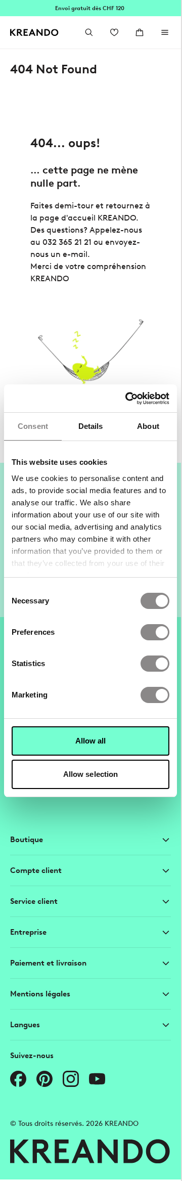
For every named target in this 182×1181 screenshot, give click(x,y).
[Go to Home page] (34, 32)
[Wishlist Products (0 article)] (114, 32)
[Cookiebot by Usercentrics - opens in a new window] (127, 398)
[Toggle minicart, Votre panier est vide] (139, 32)
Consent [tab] (33, 426)
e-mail (75, 254)
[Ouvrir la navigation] (165, 32)
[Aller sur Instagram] (71, 1079)
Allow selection (90, 774)
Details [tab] (90, 426)
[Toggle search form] (89, 32)
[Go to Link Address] (90, 8)
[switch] (155, 632)
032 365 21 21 (67, 242)
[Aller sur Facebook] (18, 1079)
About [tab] (148, 426)
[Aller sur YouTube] (97, 1079)
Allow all (90, 740)
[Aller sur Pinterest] (44, 1079)
